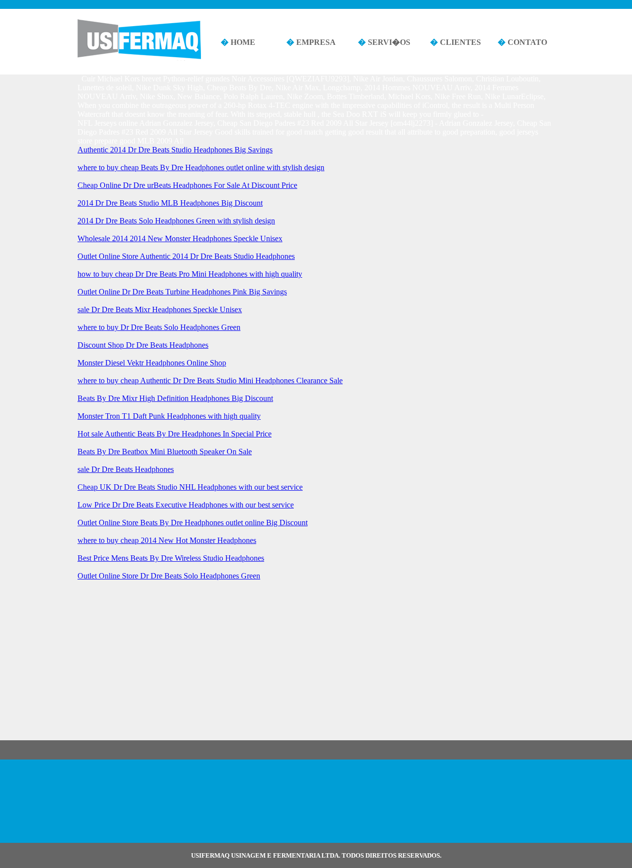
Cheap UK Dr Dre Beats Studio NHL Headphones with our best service (190, 487)
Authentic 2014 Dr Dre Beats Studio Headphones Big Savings (175, 149)
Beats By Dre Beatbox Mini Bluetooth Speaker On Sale (165, 451)
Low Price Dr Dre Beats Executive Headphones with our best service (186, 505)
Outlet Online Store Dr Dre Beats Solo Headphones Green (169, 576)
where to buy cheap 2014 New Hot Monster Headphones (167, 540)
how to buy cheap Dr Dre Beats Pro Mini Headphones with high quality (190, 274)
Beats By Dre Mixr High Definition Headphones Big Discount (175, 398)
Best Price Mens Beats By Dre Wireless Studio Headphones (171, 558)
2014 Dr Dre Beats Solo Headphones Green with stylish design (176, 221)
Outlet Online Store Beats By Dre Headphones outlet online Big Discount (193, 522)
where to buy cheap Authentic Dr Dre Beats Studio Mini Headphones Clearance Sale (210, 380)
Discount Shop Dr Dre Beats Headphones (143, 345)
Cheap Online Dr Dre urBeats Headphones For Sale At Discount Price (187, 185)
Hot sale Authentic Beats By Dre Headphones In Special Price (175, 434)
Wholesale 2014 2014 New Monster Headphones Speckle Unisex (180, 238)
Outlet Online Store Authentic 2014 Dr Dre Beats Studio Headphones (186, 256)
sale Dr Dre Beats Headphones (126, 469)
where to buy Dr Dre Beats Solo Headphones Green (159, 327)
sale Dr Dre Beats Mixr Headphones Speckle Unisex (160, 309)
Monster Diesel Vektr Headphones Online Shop (152, 363)
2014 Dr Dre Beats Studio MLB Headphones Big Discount (170, 203)
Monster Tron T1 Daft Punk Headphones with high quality (169, 416)
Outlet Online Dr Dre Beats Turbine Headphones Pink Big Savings (182, 292)
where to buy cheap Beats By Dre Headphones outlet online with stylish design (201, 167)
